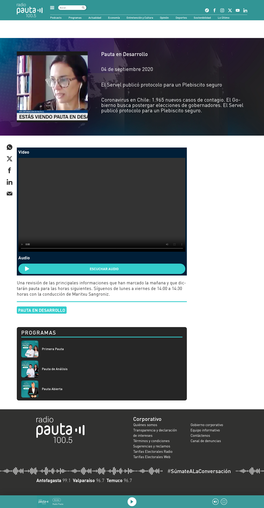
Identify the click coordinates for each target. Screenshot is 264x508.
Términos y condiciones (151, 441)
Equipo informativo (205, 430)
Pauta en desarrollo (41, 310)
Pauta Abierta (52, 389)
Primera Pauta (53, 349)
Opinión (164, 17)
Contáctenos (200, 435)
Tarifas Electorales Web (151, 457)
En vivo (56, 500)
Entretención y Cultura (140, 17)
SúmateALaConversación (199, 471)
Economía (114, 17)
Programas (75, 17)
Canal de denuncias (206, 441)
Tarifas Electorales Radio (152, 451)
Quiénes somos (145, 425)
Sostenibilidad (202, 17)
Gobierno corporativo (207, 425)
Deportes (181, 17)
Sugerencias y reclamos (151, 446)
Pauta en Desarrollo (124, 54)
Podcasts (56, 17)
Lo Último (223, 17)
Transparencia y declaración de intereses (155, 433)
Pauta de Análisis (55, 369)
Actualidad (94, 17)
